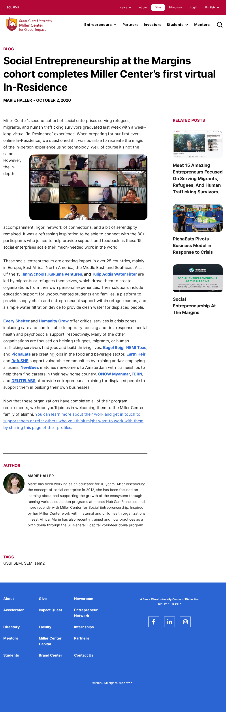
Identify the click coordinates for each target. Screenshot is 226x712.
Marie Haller (17, 100)
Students (175, 24)
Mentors (202, 24)
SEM (28, 563)
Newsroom (83, 598)
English (210, 7)
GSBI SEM (12, 563)
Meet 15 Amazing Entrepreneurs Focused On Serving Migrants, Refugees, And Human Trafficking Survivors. (198, 178)
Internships (84, 627)
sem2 (40, 563)
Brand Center (50, 655)
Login (193, 7)
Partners (130, 24)
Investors (153, 24)
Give (158, 7)
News (123, 7)
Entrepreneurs (98, 24)
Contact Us (83, 655)
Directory (175, 7)
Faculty (45, 627)
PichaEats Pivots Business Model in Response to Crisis (193, 245)
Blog (8, 49)
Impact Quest (50, 610)
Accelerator (13, 610)
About (143, 7)
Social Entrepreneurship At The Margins (194, 306)
